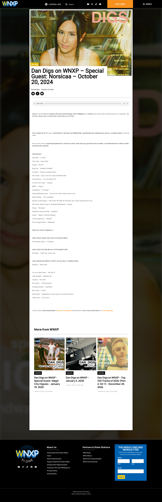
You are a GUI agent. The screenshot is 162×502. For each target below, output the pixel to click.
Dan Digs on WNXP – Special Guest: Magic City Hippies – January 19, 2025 (47, 382)
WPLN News (87, 456)
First (119, 464)
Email (120, 468)
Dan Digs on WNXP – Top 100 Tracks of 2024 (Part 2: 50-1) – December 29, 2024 (111, 382)
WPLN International (90, 462)
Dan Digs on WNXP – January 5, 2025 (77, 379)
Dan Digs (34, 64)
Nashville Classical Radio (92, 459)
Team (49, 456)
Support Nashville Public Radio (58, 462)
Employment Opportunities (57, 465)
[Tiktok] (96, 4)
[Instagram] (92, 4)
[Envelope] (100, 4)
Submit (121, 477)
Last (133, 464)
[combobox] (73, 4)
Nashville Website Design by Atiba (81, 494)
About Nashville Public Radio (57, 453)
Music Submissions (54, 459)
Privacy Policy (52, 471)
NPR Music (87, 453)
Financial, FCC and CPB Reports (58, 468)
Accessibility (52, 474)
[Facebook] (31, 467)
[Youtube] (88, 4)
